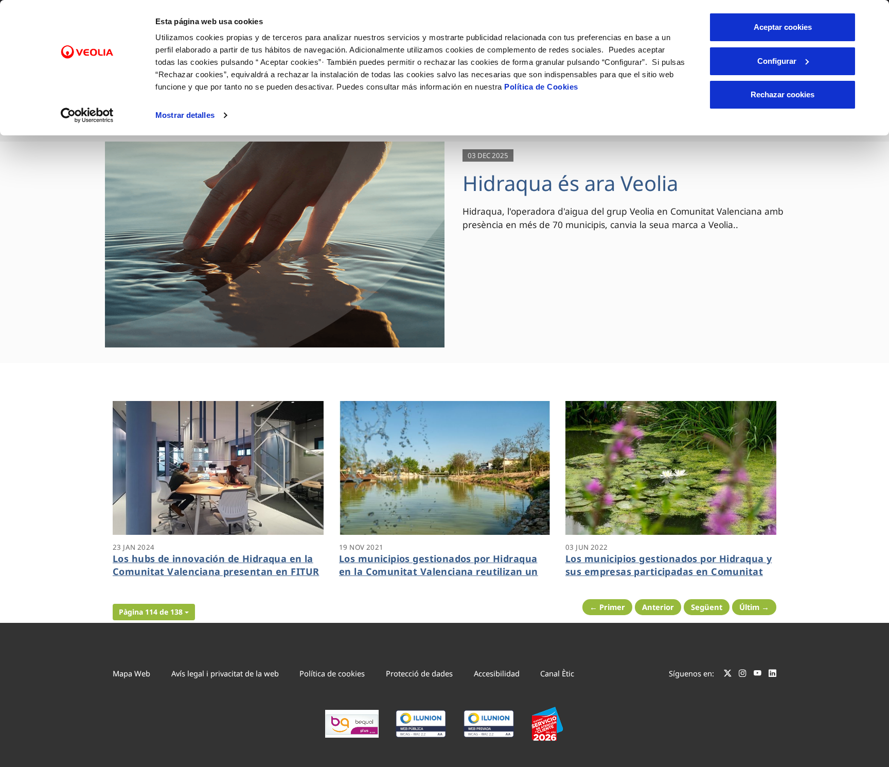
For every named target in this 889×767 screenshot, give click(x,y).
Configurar (776, 61)
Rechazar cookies (782, 94)
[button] (154, 612)
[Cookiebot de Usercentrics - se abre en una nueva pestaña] (87, 115)
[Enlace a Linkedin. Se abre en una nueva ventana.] (772, 675)
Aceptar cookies (783, 27)
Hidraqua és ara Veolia (570, 183)
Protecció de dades (419, 673)
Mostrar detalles (185, 115)
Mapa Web (131, 673)
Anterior (658, 607)
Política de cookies (332, 673)
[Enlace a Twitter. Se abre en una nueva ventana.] (728, 675)
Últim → (754, 607)
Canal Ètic (557, 673)
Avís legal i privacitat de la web (225, 673)
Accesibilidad (497, 673)
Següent (706, 607)
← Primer (607, 607)
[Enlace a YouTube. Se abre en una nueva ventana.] (757, 675)
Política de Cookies (541, 86)
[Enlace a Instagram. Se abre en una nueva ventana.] (742, 675)
